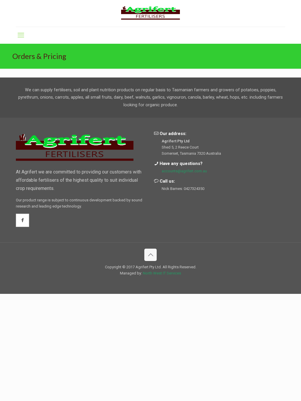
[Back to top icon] (150, 255)
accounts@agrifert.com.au (184, 171)
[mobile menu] (21, 35)
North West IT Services (162, 273)
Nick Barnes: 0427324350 (183, 188)
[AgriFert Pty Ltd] (150, 13)
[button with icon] (22, 220)
